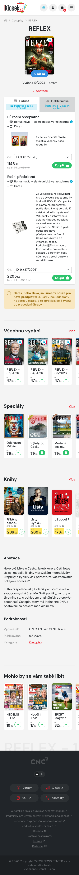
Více (72, 331)
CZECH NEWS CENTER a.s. (51, 861)
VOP (25, 798)
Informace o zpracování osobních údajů (37, 821)
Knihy (10, 479)
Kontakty (58, 798)
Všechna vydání (22, 331)
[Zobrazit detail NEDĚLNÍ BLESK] (17, 724)
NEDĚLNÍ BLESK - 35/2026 (13, 716)
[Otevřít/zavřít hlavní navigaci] (71, 7)
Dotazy (27, 788)
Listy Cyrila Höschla (36, 521)
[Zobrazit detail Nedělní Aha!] (41, 724)
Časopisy (17, 20)
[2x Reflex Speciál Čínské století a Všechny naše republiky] (19, 141)
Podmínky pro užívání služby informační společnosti (37, 816)
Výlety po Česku (37, 445)
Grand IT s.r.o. (46, 869)
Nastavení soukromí (39, 836)
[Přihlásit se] (53, 7)
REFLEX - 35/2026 (13, 371)
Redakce (37, 846)
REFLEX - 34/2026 (37, 371)
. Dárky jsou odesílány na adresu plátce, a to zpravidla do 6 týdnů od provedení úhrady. (42, 298)
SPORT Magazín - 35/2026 (61, 716)
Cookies (38, 831)
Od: (9, 157)
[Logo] (20, 7)
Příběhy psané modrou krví (12, 521)
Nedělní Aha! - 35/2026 (36, 716)
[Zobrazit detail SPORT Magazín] (66, 724)
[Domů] (5, 20)
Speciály (14, 406)
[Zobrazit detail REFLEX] (18, 379)
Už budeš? (61, 519)
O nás (56, 788)
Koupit (59, 165)
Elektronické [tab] (57, 104)
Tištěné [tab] (23, 104)
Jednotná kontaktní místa (37, 826)
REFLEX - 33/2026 (61, 371)
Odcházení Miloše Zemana (14, 444)
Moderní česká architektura (61, 445)
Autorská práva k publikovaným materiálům (37, 811)
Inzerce (37, 841)
